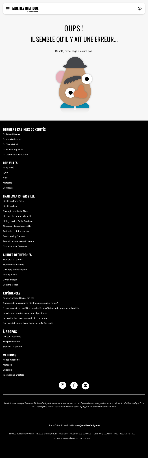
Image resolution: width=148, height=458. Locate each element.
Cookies (63, 434)
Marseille (7, 182)
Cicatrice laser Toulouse (15, 246)
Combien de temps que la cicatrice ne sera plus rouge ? (30, 303)
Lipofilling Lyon (10, 206)
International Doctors (13, 374)
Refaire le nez (10, 274)
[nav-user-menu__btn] (139, 9)
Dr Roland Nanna (11, 134)
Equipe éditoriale (11, 341)
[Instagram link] (62, 386)
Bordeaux (7, 187)
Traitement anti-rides (13, 264)
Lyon (5, 172)
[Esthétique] (25, 9)
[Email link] (85, 385)
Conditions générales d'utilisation (72, 438)
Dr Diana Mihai (10, 144)
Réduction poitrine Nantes (16, 231)
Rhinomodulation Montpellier (17, 226)
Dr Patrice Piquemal (13, 149)
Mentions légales (103, 434)
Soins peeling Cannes (14, 236)
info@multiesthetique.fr (87, 425)
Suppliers (7, 369)
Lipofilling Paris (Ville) (14, 201)
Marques (7, 364)
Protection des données (21, 434)
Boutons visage (10, 284)
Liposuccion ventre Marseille (17, 216)
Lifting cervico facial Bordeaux (18, 221)
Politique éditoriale (124, 434)
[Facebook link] (74, 386)
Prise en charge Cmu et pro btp (18, 298)
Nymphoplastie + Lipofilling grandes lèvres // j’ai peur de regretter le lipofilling (41, 308)
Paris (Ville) (8, 167)
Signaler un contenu (13, 346)
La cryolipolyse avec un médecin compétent (25, 318)
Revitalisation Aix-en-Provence (18, 241)
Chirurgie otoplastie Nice (15, 211)
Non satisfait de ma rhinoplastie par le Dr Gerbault (28, 323)
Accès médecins (11, 359)
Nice (5, 177)
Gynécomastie (10, 279)
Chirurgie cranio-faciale (15, 269)
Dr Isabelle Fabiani (12, 139)
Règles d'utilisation (46, 434)
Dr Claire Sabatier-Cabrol (15, 154)
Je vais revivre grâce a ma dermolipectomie (25, 313)
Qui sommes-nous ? (13, 336)
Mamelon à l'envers (13, 259)
